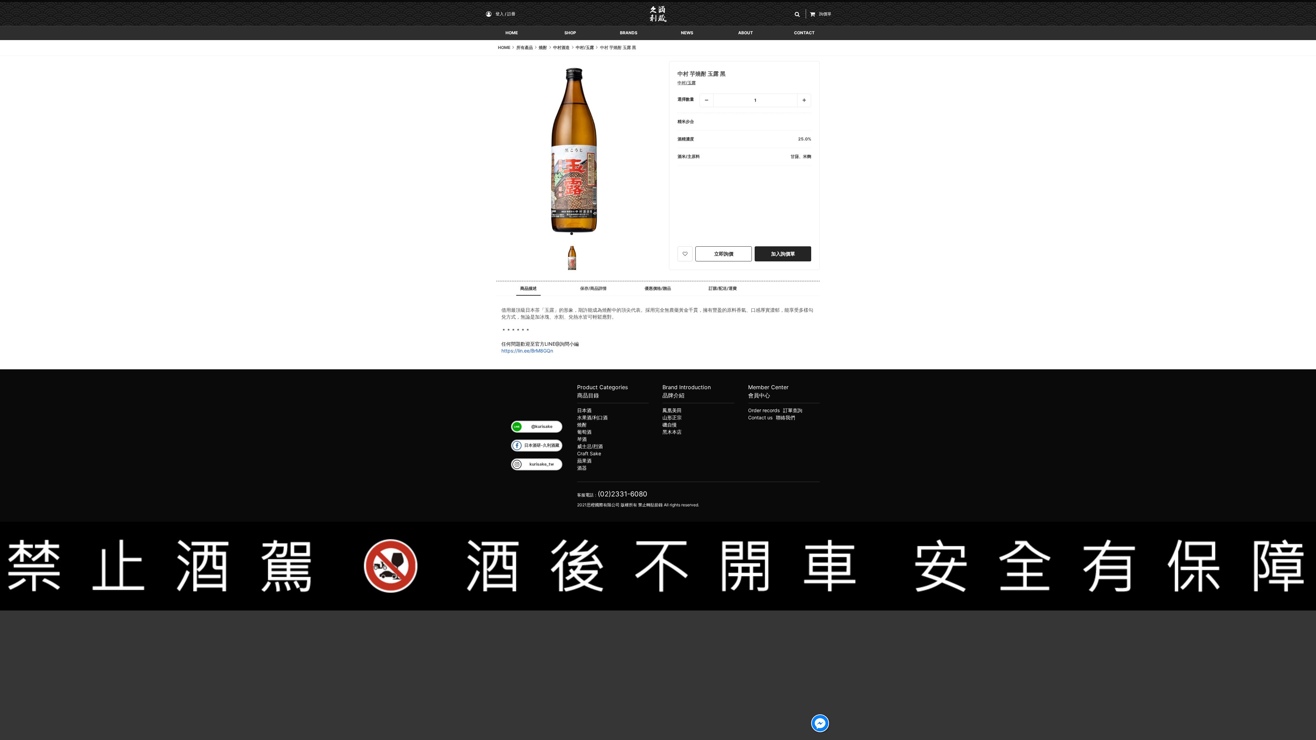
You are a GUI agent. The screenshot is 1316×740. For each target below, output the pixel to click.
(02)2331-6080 (622, 494)
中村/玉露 (687, 82)
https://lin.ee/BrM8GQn (527, 351)
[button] (798, 14)
